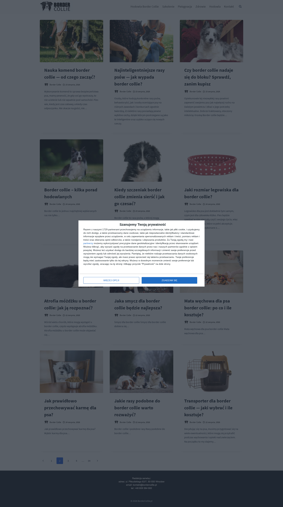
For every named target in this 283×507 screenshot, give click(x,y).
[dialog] (141, 253)
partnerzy (88, 243)
